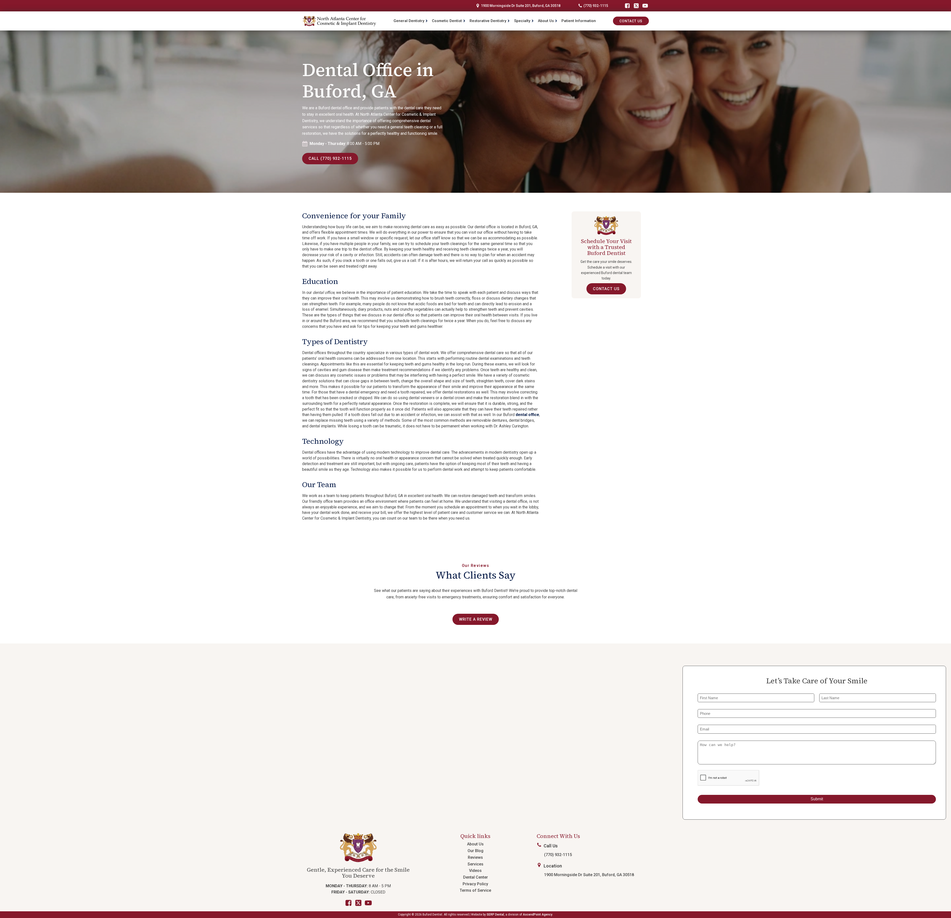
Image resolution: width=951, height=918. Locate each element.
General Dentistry (409, 21)
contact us (606, 288)
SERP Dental (495, 914)
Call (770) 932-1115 (330, 158)
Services (475, 864)
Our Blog (475, 850)
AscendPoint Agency (537, 914)
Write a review (475, 619)
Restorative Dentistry (488, 21)
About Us (546, 21)
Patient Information (578, 21)
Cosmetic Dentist (447, 21)
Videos (475, 870)
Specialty (522, 21)
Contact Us (630, 21)
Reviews (475, 857)
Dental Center (475, 877)
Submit (817, 799)
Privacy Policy (475, 884)
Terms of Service (475, 890)
